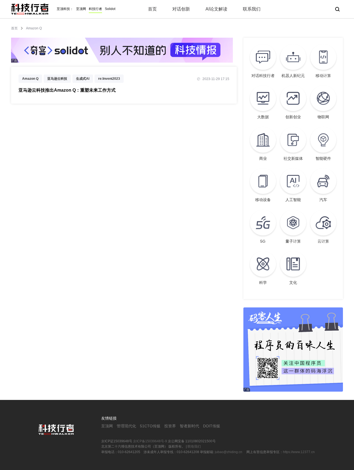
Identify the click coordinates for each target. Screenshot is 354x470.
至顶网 (81, 9)
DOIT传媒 (211, 426)
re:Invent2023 (109, 79)
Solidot (110, 9)
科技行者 (95, 9)
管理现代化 (126, 426)
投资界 (170, 426)
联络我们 (194, 446)
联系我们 (252, 9)
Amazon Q (30, 79)
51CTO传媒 (150, 426)
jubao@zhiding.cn (229, 452)
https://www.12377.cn (299, 452)
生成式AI (82, 79)
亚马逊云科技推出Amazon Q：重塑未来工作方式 (67, 90)
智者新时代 (189, 426)
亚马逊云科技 (57, 79)
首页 (152, 9)
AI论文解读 (216, 9)
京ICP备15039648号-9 (150, 441)
